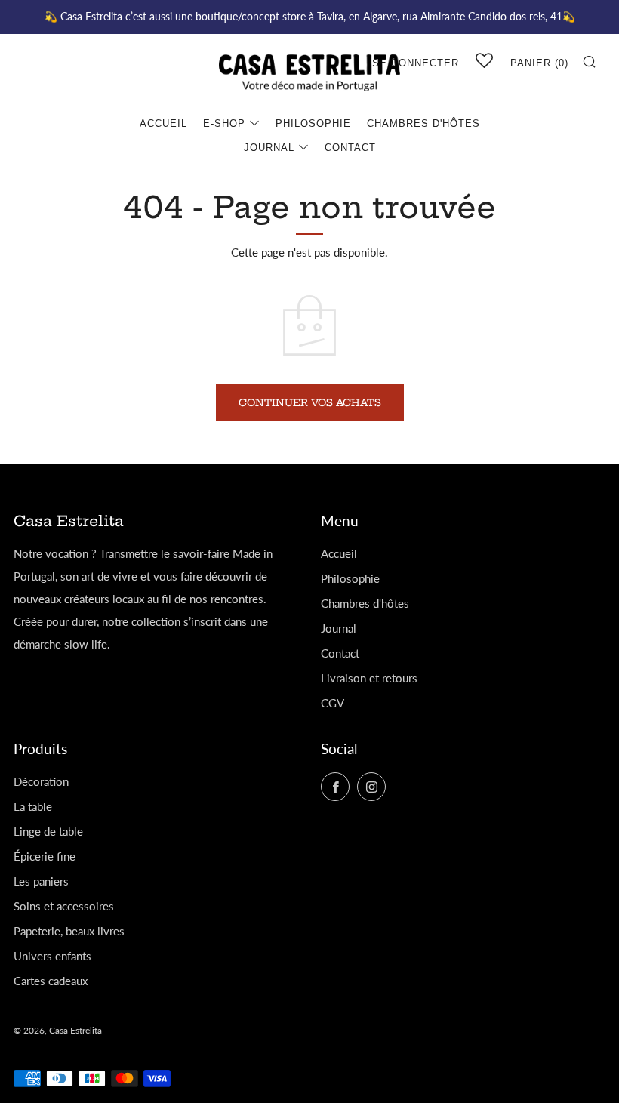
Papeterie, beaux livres (69, 931)
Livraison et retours (369, 678)
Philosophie (313, 123)
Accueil (163, 123)
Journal (269, 147)
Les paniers (41, 881)
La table (33, 806)
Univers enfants (52, 956)
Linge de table (48, 831)
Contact (350, 147)
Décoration (41, 781)
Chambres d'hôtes (423, 123)
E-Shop (224, 123)
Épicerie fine (44, 856)
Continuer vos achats (310, 402)
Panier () (539, 63)
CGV (332, 703)
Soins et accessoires (64, 906)
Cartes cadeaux (51, 980)
